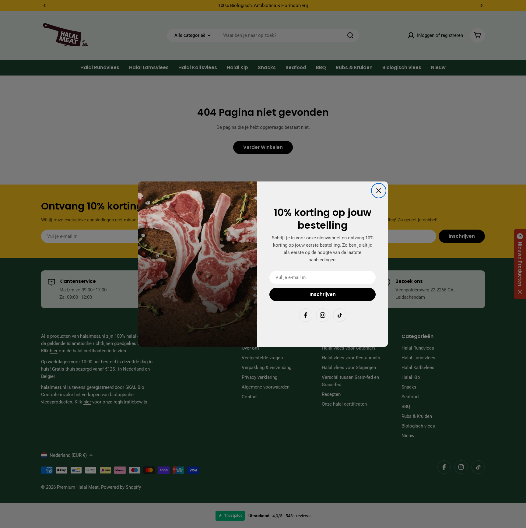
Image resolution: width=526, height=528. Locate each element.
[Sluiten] (379, 191)
